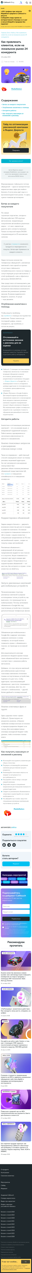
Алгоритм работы (9, 111)
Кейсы (13, 827)
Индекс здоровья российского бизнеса (8, 1205)
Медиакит (16, 864)
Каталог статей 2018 (7, 1212)
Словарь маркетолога (8, 1198)
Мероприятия (5, 1182)
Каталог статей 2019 (7, 1215)
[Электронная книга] (16, 137)
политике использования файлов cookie (16, 1269)
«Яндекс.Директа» (11, 381)
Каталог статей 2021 (7, 1221)
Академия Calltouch (7, 1195)
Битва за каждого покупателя (14, 104)
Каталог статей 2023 (7, 1227)
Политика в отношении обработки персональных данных (15, 1242)
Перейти (16, 361)
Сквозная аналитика (7, 1176)
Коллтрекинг (5, 1172)
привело (7, 474)
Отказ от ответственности (7, 1247)
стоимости (15, 244)
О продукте (5, 1169)
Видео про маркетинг (8, 1201)
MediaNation (16, 89)
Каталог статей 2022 (7, 1224)
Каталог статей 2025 (7, 1233)
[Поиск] (27, 2)
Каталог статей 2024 (8, 1230)
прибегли (7, 316)
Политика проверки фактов (7, 1249)
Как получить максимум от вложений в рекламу (13, 115)
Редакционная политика (7, 1252)
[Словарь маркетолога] (20, 3)
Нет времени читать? (16, 161)
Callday (3, 1185)
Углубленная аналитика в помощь (15, 108)
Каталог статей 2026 (7, 1236)
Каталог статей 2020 (8, 1218)
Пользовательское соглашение (8, 1254)
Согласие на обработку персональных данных (12, 1244)
